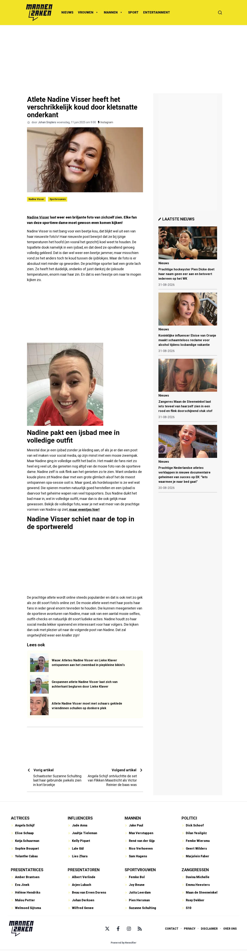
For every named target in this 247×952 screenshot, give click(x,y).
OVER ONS (230, 928)
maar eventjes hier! (84, 509)
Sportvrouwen (58, 199)
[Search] (220, 12)
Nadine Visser (36, 199)
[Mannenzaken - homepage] (39, 12)
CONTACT (171, 928)
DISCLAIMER (209, 928)
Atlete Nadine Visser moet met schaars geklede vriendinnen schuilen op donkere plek (87, 706)
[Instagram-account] (129, 928)
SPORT (133, 12)
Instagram (107, 122)
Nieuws (163, 263)
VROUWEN (85, 12)
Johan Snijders (47, 122)
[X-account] (107, 928)
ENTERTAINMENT (156, 12)
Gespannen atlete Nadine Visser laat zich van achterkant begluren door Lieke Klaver (85, 684)
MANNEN (111, 12)
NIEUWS (67, 12)
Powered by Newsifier (123, 942)
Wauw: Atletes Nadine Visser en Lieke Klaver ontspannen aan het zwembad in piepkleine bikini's (88, 662)
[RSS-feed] (139, 928)
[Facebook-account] (118, 928)
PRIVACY (189, 928)
